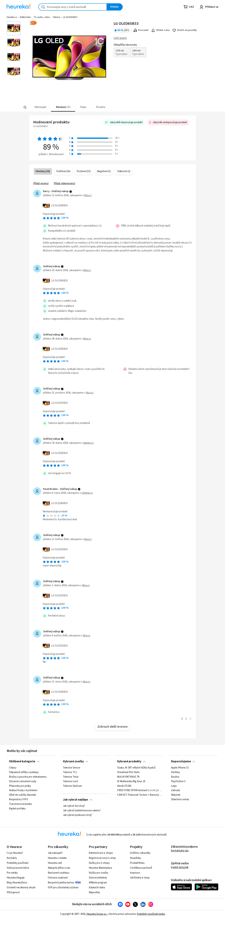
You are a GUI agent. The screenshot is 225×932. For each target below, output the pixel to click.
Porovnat (143, 30)
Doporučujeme (181, 761)
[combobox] (72, 7)
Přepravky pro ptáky (20, 786)
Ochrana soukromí (58, 878)
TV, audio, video (42, 17)
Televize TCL (70, 772)
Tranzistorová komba (20, 804)
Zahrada (175, 790)
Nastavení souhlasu (58, 873)
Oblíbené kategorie (22, 761)
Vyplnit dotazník (179, 867)
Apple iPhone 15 (180, 768)
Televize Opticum (72, 786)
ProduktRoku (137, 863)
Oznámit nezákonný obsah (21, 887)
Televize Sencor (71, 768)
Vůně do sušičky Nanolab (22, 795)
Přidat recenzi (41, 183)
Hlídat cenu (162, 30)
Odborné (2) (123, 171)
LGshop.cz (87, 493)
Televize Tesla (70, 776)
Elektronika (25, 17)
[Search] (25, 107)
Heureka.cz (12, 17)
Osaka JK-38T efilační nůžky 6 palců (136, 768)
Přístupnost (13, 892)
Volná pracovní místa (18, 868)
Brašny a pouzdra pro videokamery (28, 776)
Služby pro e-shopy (99, 863)
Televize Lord (70, 781)
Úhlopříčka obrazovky (125, 45)
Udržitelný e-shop (140, 878)
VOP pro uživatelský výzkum (63, 887)
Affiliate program (98, 882)
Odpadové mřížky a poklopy (24, 772)
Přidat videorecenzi (64, 183)
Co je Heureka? (15, 853)
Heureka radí (55, 863)
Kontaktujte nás (180, 851)
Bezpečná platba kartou (61, 882)
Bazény (175, 776)
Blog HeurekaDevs (17, 882)
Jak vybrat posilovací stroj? (77, 815)
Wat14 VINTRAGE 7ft (128, 776)
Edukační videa (97, 887)
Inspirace (135, 873)
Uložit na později (187, 30)
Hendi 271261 (124, 786)
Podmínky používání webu (151, 914)
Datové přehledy (98, 878)
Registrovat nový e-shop (102, 858)
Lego (174, 786)
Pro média (12, 873)
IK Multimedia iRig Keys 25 (131, 781)
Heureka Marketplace (100, 868)
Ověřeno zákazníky (140, 853)
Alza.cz (88, 195)
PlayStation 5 (178, 781)
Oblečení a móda (180, 799)
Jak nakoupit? (55, 853)
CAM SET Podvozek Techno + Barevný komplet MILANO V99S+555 (139, 795)
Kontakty (12, 858)
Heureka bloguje (16, 878)
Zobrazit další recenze (112, 727)
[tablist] (95, 107)
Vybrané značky (73, 761)
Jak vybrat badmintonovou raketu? (82, 810)
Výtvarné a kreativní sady (22, 781)
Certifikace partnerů (141, 868)
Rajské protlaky (17, 808)
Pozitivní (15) (84, 171)
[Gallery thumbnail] (13, 28)
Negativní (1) (104, 171)
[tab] (40, 107)
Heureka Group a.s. (96, 914)
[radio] (122, 52)
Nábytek (175, 795)
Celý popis (120, 38)
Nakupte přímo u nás (59, 868)
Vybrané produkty (129, 761)
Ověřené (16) (63, 171)
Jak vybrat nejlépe (75, 800)
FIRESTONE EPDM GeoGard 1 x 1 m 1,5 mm (139, 790)
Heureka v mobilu (57, 858)
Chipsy (12, 768)
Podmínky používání (17, 863)
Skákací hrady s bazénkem (23, 790)
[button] (40, 107)
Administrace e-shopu (101, 853)
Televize (56, 17)
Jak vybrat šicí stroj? (74, 806)
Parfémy (175, 772)
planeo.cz (88, 443)
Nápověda (94, 892)
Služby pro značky (98, 873)
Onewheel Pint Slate (128, 772)
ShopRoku (135, 858)
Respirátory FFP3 (18, 799)
